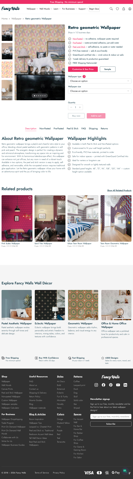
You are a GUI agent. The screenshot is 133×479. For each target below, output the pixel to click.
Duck (76, 388)
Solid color (78, 400)
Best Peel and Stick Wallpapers (37, 443)
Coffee (77, 381)
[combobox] (99, 81)
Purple (59, 430)
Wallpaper (31, 8)
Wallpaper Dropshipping (12, 419)
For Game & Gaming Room (80, 448)
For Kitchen (78, 453)
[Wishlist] (117, 8)
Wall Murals (44, 8)
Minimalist (61, 400)
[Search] (111, 9)
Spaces (77, 414)
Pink (59, 426)
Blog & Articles (37, 414)
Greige (60, 419)
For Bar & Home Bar (78, 428)
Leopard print (79, 385)
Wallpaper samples (9, 404)
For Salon (78, 457)
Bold (59, 385)
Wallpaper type (76, 76)
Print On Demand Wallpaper (14, 426)
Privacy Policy (59, 472)
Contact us (33, 388)
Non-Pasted (78, 38)
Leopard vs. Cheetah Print (40, 426)
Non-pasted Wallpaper (11, 396)
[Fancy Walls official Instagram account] (96, 385)
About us (33, 385)
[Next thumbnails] (7, 98)
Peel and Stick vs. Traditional (41, 430)
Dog (75, 392)
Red (58, 434)
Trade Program (8, 422)
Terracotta (61, 441)
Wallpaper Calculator (10, 407)
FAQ (31, 381)
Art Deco (61, 381)
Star (75, 404)
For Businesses (68, 8)
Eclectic (60, 392)
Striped (77, 407)
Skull (75, 396)
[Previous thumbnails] (7, 26)
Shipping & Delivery (37, 392)
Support (82, 8)
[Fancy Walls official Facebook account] (103, 385)
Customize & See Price (83, 69)
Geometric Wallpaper (80, 323)
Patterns (78, 376)
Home (5, 18)
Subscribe (110, 423)
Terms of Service (42, 472)
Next (62, 62)
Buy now (76, 115)
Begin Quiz (94, 8)
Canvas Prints (7, 388)
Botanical (61, 388)
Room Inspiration (36, 419)
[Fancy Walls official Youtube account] (118, 385)
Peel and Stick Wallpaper (12, 392)
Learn (56, 8)
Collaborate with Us (10, 437)
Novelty (60, 404)
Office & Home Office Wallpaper (113, 325)
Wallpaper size (74, 86)
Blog (31, 404)
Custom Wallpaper (9, 400)
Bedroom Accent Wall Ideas (41, 434)
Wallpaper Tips (35, 422)
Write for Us (7, 441)
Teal (58, 438)
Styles (60, 376)
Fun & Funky (62, 396)
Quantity (71, 102)
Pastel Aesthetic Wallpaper (17, 323)
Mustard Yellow (63, 422)
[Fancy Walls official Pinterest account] (111, 385)
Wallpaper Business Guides (13, 444)
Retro (59, 407)
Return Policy (34, 396)
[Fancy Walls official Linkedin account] (125, 385)
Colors (60, 414)
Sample (107, 69)
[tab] (31, 128)
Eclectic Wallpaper (45, 323)
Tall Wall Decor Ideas (38, 438)
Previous (20, 62)
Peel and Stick (79, 46)
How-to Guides (35, 400)
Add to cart (96, 115)
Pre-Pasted (77, 42)
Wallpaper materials (37, 407)
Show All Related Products (119, 190)
